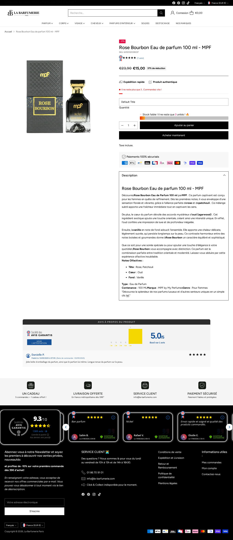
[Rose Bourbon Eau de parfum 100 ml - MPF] (59, 94)
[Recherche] (161, 13)
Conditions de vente (169, 452)
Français (198, 3)
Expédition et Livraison (171, 457)
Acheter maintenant (173, 135)
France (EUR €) (219, 3)
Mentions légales (167, 483)
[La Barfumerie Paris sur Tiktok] (188, 3)
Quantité (124, 107)
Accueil (8, 31)
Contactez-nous (211, 474)
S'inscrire (35, 511)
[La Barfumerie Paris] (23, 13)
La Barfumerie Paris (34, 531)
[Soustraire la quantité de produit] (122, 125)
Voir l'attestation (39, 342)
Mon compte (209, 468)
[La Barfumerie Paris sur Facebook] (174, 3)
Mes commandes (211, 462)
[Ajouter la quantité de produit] (135, 125)
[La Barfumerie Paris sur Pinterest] (178, 3)
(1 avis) (140, 58)
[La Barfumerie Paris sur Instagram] (183, 3)
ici (127, 295)
